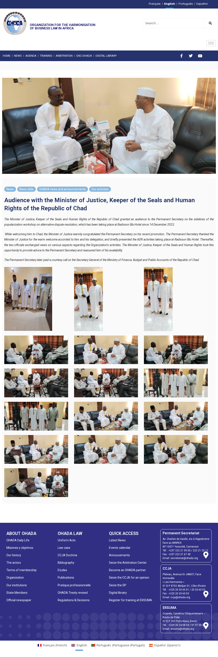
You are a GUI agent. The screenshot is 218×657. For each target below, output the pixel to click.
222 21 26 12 (200, 550)
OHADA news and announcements (62, 189)
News (10, 189)
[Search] (210, 23)
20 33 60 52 (198, 589)
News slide (26, 189)
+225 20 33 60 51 (179, 589)
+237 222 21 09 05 (180, 550)
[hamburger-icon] (211, 43)
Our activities (100, 189)
